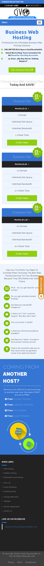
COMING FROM (21, 374)
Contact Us (8, 511)
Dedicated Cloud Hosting (13, 477)
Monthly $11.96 (21, 220)
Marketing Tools (10, 491)
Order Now (22, 142)
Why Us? (7, 483)
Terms (19, 562)
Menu (4, 22)
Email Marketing (10, 487)
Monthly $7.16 (21, 109)
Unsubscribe (30, 562)
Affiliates (7, 501)
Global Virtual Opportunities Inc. (21, 526)
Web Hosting (9, 469)
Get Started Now (21, 69)
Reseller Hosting (10, 473)
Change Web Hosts (11, 497)
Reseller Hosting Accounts (24, 55)
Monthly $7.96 (21, 164)
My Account (33, 6)
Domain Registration (12, 2)
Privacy (11, 562)
